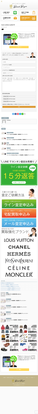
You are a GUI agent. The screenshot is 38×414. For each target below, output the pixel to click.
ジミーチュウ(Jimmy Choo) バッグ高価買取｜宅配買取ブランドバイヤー (20, 155)
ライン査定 (18, 369)
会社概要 (4, 377)
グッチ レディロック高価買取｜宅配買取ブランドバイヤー (10, 289)
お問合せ (27, 377)
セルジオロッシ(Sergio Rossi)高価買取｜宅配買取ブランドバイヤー (19, 139)
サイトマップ (23, 377)
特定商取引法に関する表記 (10, 377)
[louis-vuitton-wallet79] (20, 114)
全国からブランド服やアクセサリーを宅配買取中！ (19, 383)
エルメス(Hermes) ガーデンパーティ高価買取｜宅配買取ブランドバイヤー (21, 149)
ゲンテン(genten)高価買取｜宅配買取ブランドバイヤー (17, 134)
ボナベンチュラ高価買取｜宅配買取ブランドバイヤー (9, 284)
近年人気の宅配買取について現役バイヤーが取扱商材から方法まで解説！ (20, 144)
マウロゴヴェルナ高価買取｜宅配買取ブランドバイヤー (10, 286)
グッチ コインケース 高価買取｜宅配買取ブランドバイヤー (10, 288)
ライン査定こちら (18, 46)
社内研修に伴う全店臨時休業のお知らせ (13, 294)
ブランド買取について (32, 377)
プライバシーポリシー (17, 377)
